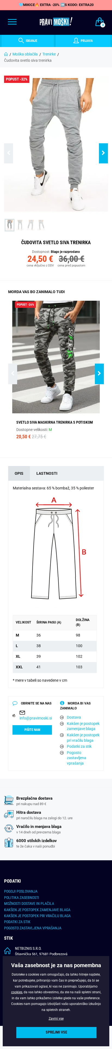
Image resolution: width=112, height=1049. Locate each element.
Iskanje (31, 41)
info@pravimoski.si (36, 718)
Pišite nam (32, 730)
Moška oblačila (25, 54)
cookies (16, 992)
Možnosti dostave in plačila (29, 903)
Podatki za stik (79, 746)
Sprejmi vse (56, 1032)
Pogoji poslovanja (21, 891)
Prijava (86, 41)
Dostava (74, 717)
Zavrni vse (56, 1018)
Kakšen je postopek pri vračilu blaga (83, 738)
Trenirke (49, 54)
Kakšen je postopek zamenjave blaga (83, 726)
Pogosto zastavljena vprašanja (76, 757)
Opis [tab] (19, 473)
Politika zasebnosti (21, 897)
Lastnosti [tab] (46, 473)
